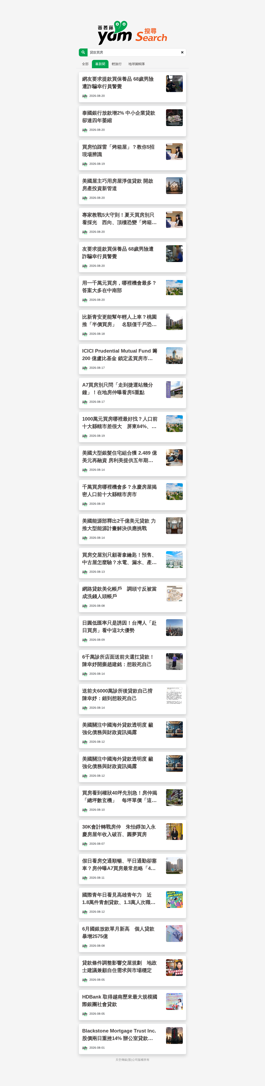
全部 (85, 64)
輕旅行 (117, 64)
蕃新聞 (100, 64)
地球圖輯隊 (136, 64)
